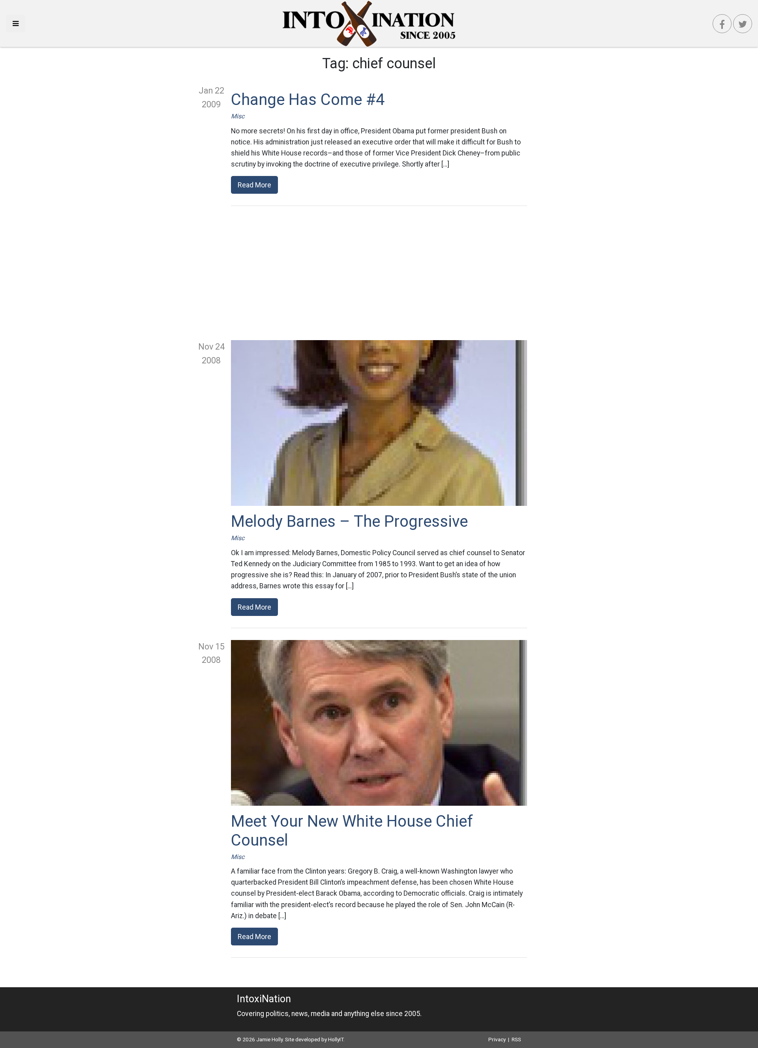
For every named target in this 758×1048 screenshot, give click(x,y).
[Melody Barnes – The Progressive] (379, 423)
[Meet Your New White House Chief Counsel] (379, 723)
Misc (237, 116)
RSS (516, 1039)
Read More (254, 185)
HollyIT (335, 1039)
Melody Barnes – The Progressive (349, 521)
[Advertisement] (379, 273)
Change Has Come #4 (308, 99)
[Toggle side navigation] (15, 23)
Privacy (497, 1039)
